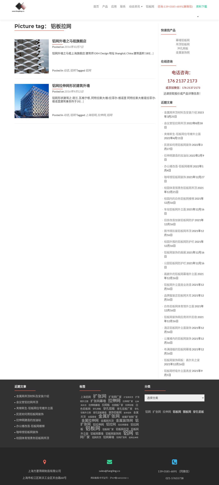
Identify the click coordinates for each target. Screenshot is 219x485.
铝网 (73, 70)
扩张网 (99, 396)
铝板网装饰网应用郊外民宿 (180, 317)
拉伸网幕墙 (94, 405)
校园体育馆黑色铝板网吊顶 (180, 187)
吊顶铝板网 (183, 44)
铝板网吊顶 (122, 429)
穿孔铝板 (109, 408)
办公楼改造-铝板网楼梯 (178, 166)
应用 (114, 6)
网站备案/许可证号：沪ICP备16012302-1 (109, 478)
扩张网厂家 (115, 396)
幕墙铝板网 (183, 40)
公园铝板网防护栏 (175, 263)
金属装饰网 (183, 52)
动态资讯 (134, 6)
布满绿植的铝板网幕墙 (177, 349)
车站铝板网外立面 (175, 209)
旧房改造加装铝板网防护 (179, 220)
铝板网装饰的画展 (175, 252)
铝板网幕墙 (97, 433)
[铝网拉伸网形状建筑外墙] (32, 100)
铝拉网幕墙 (123, 424)
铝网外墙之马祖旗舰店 (69, 41)
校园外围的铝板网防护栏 (179, 241)
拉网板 (106, 404)
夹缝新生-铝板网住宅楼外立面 (182, 134)
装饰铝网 (127, 413)
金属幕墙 (92, 417)
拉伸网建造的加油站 (176, 155)
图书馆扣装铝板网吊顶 (177, 230)
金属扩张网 (109, 416)
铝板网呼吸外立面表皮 (177, 370)
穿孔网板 (97, 409)
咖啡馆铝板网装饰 (175, 177)
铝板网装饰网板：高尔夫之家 (182, 360)
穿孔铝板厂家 (124, 408)
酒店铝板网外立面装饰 (177, 327)
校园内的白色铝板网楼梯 (179, 198)
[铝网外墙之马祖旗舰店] (32, 56)
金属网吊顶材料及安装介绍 (180, 112)
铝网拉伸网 (133, 437)
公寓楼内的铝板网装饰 (177, 338)
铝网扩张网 (121, 437)
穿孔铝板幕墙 (99, 412)
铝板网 (150, 6)
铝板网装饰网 (113, 433)
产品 (105, 6)
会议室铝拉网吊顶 (175, 123)
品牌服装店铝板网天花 (177, 295)
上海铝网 (91, 115)
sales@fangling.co (109, 470)
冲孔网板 (182, 48)
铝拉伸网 (98, 424)
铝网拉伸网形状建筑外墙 (71, 86)
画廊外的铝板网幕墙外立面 (180, 273)
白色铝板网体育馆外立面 (179, 306)
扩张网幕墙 (98, 401)
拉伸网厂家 (128, 401)
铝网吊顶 (96, 437)
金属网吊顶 (107, 420)
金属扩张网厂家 (130, 416)
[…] (151, 53)
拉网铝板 (129, 405)
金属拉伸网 (90, 420)
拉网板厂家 (117, 405)
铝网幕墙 (108, 437)
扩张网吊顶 (128, 397)
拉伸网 (102, 115)
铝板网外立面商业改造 (177, 284)
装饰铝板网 (115, 412)
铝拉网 (111, 424)
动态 (66, 70)
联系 (123, 6)
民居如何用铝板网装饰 (177, 144)
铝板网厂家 (108, 429)
